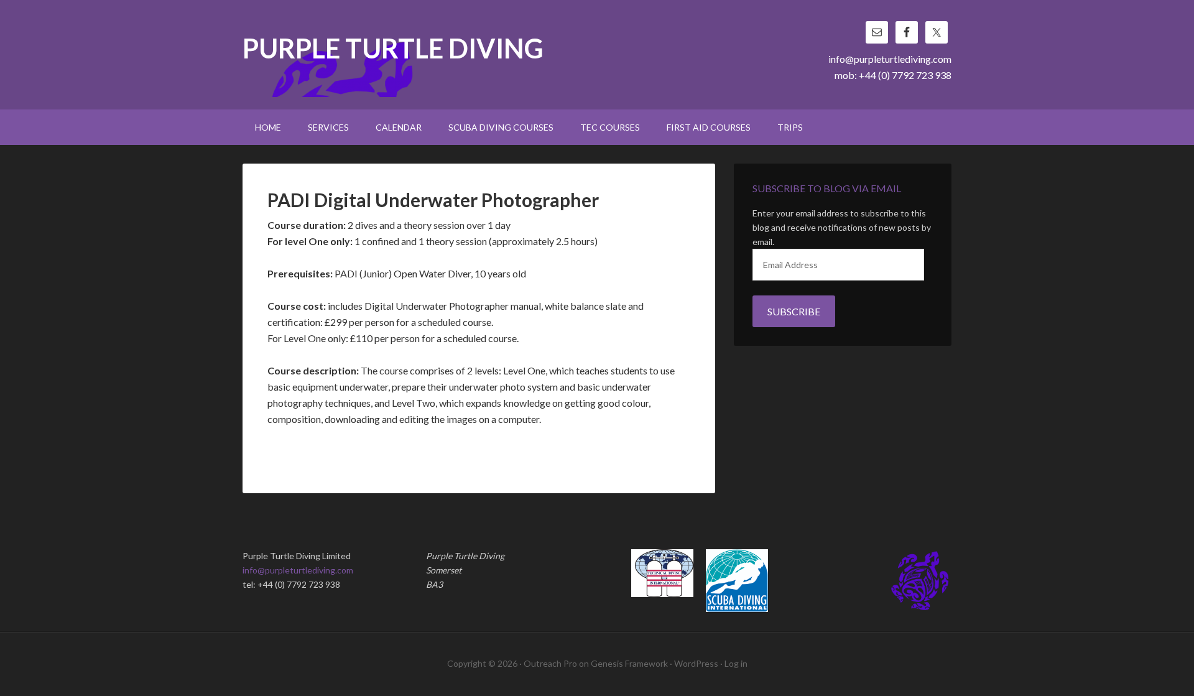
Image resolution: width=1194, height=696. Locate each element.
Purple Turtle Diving (393, 49)
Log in (735, 663)
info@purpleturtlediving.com (889, 59)
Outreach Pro (550, 663)
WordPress (696, 663)
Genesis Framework (629, 663)
